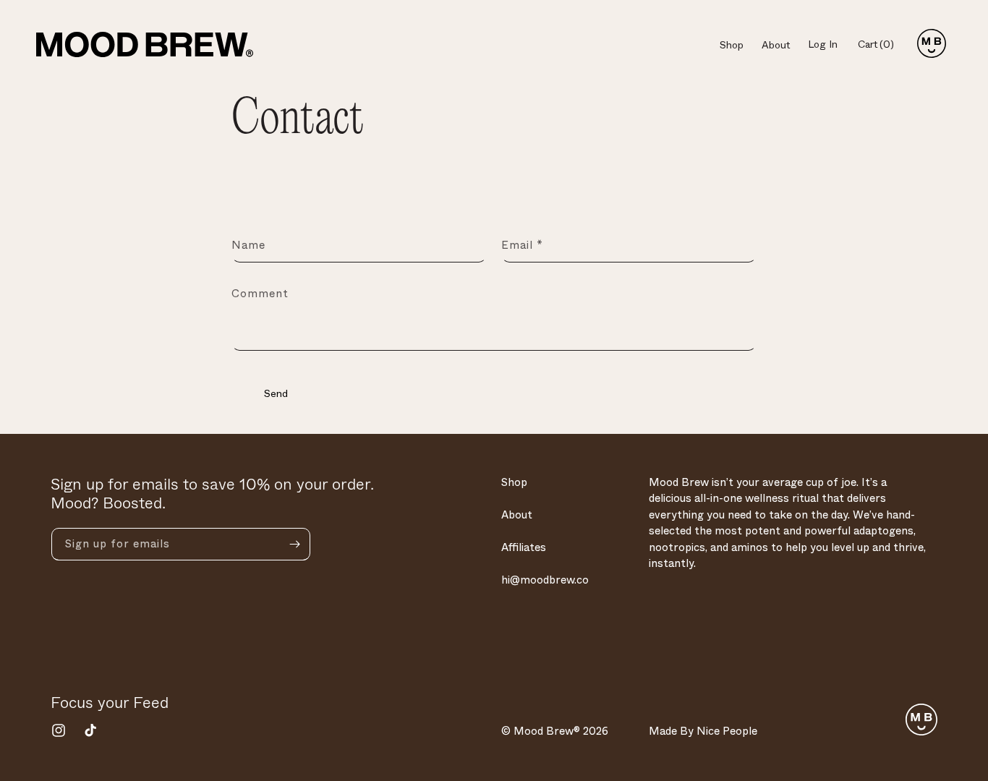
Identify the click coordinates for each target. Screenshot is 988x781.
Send (276, 393)
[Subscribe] (294, 544)
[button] (881, 45)
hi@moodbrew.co (545, 580)
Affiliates (523, 547)
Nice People (727, 731)
